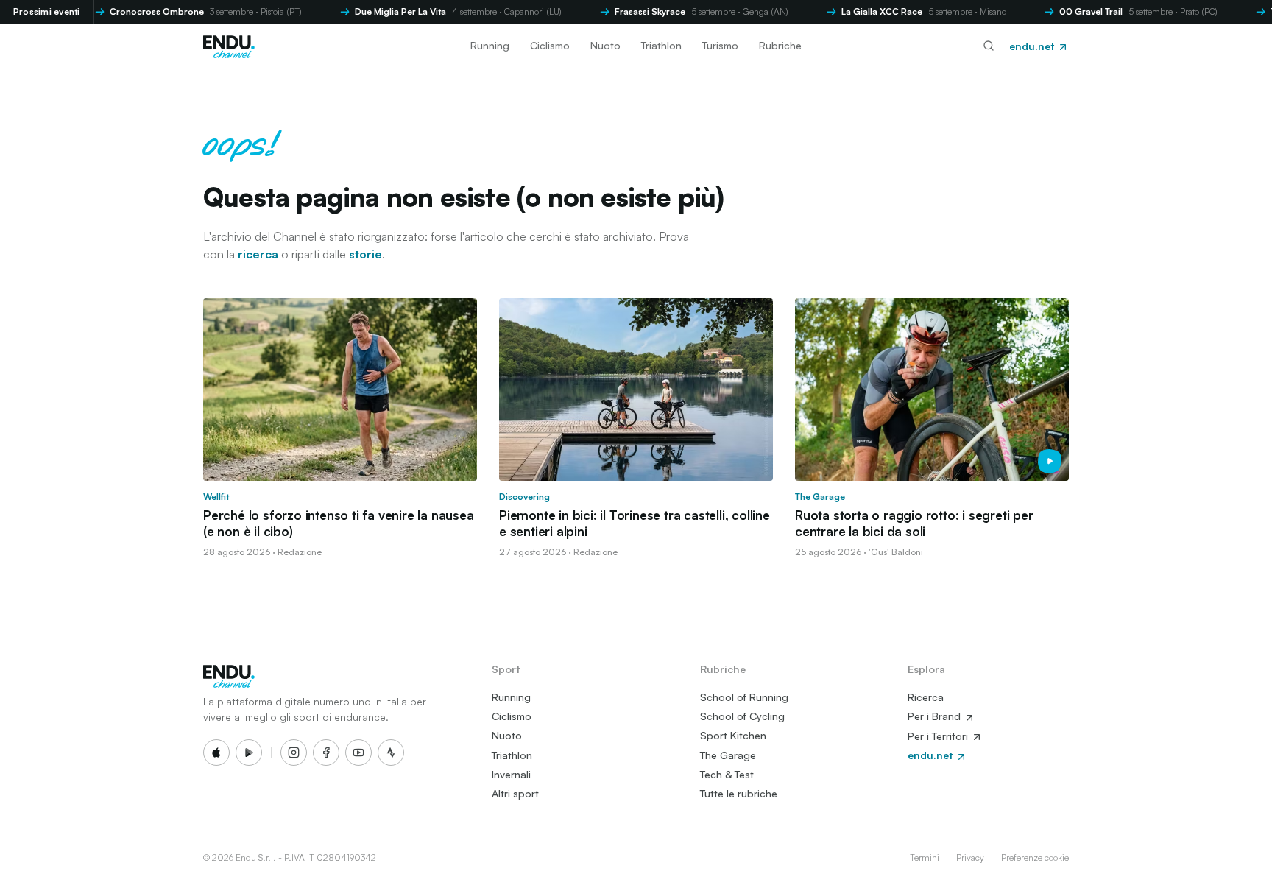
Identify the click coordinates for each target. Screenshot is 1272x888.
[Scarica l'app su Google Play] (249, 752)
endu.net (1033, 46)
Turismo (720, 45)
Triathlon (661, 45)
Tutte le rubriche (738, 793)
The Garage (728, 755)
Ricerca (926, 697)
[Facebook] (326, 752)
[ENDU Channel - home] (229, 45)
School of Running (744, 697)
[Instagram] (293, 752)
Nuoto (605, 45)
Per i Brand (936, 716)
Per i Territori (939, 736)
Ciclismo (550, 45)
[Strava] (391, 752)
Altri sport (515, 793)
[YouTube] (358, 752)
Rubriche (780, 45)
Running (489, 45)
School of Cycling (742, 716)
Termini (924, 857)
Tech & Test (727, 774)
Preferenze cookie (1035, 857)
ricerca (258, 254)
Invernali (511, 774)
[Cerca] (988, 45)
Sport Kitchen (733, 735)
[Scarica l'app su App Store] (216, 752)
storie (365, 254)
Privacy (970, 857)
